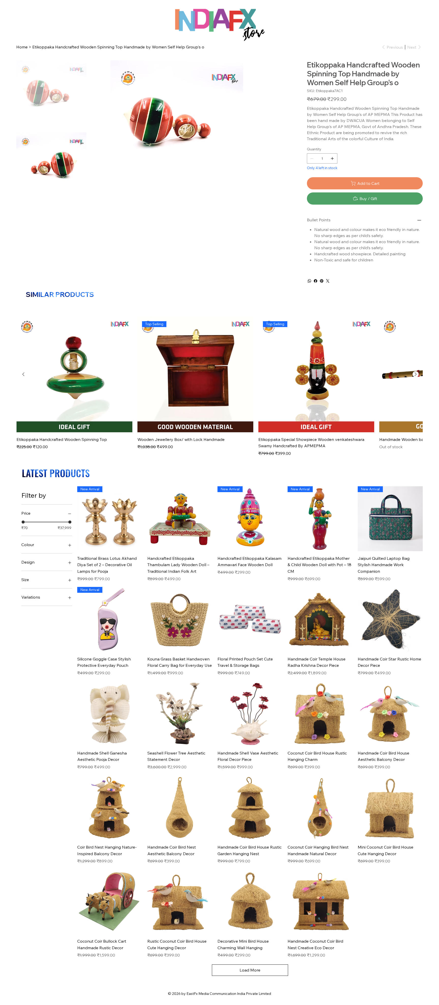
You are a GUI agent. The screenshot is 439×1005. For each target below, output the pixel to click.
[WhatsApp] (309, 280)
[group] (219, 386)
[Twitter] (327, 280)
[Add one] (332, 158)
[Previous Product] (23, 374)
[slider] (23, 522)
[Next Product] (416, 374)
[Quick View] (74, 374)
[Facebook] (315, 280)
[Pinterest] (321, 280)
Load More (250, 970)
